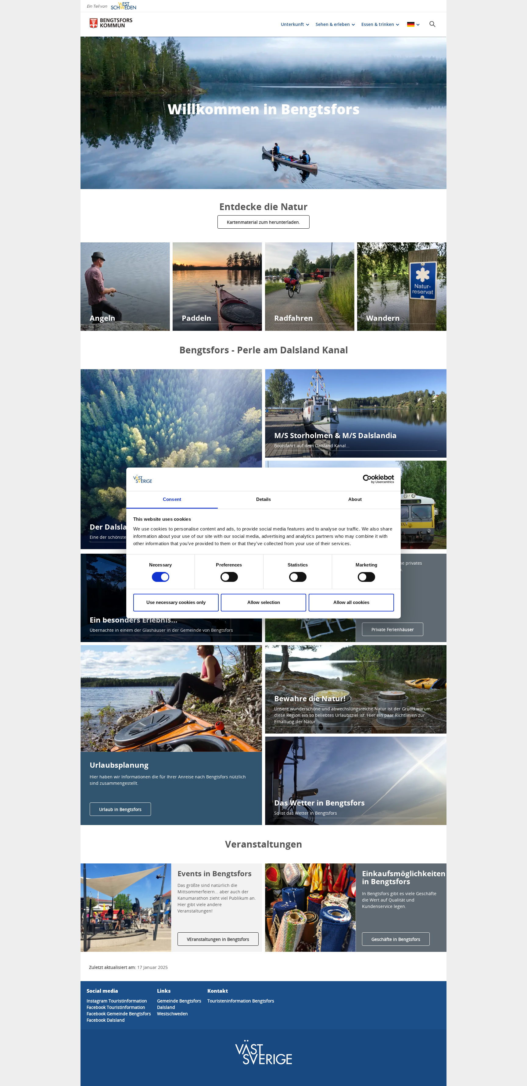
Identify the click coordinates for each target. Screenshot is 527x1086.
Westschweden (172, 1013)
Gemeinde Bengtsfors (179, 1001)
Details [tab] (263, 499)
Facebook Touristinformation (116, 1007)
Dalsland (166, 1007)
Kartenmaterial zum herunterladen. (263, 222)
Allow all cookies (351, 602)
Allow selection (263, 602)
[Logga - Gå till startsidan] (111, 24)
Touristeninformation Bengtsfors (240, 1001)
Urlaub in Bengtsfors (120, 809)
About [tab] (355, 499)
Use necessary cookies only (176, 602)
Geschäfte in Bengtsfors (395, 939)
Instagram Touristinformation (117, 1001)
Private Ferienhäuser (392, 629)
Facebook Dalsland (106, 1020)
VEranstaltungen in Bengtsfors (218, 939)
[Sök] (432, 24)
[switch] (229, 577)
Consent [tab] (172, 499)
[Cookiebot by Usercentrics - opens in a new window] (367, 479)
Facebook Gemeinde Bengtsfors (119, 1013)
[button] (171, 698)
